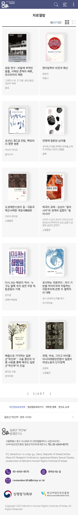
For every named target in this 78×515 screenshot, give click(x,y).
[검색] (56, 4)
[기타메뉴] (73, 4)
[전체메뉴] (64, 4)
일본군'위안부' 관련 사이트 (18, 417)
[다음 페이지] (50, 394)
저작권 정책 (51, 407)
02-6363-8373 (21, 471)
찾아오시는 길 (54, 471)
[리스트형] (74, 22)
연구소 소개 (63, 407)
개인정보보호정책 (17, 407)
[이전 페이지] (28, 394)
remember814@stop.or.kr (27, 480)
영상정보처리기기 (35, 407)
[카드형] (67, 22)
